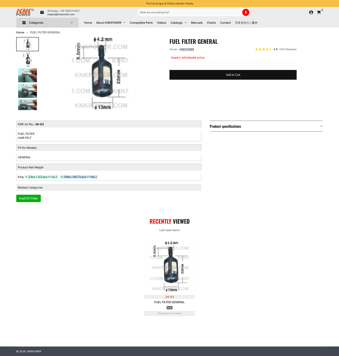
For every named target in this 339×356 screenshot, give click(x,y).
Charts (211, 22)
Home (88, 22)
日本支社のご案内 (246, 22)
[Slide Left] (143, 3)
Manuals (197, 22)
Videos (161, 22)
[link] (58, 12)
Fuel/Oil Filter (28, 198)
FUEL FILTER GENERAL (45, 32)
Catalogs (177, 22)
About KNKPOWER (108, 22)
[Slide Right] (196, 3)
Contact (225, 22)
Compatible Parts (141, 22)
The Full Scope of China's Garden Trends (169, 3)
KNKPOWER (187, 49)
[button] (245, 12)
